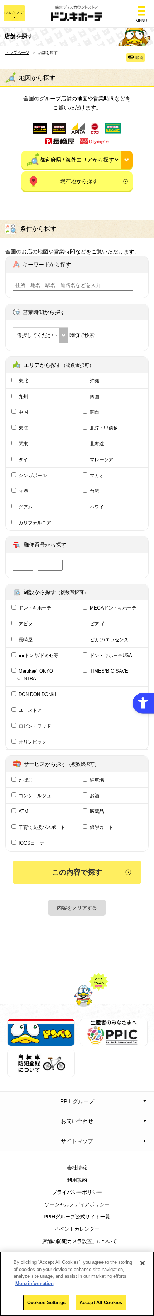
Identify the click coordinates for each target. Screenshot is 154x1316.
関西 (94, 412)
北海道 (97, 443)
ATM (23, 811)
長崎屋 (26, 639)
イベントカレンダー (77, 1229)
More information (34, 1283)
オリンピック (33, 742)
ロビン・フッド (35, 726)
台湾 (94, 491)
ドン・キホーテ (35, 608)
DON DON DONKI (37, 694)
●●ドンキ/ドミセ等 (38, 655)
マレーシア (101, 459)
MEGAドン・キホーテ (113, 608)
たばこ (26, 780)
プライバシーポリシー (77, 1192)
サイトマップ (77, 1141)
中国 (23, 412)
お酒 (94, 795)
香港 (23, 491)
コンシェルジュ (35, 795)
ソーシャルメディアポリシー (77, 1204)
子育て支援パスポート (42, 827)
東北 (23, 380)
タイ (23, 459)
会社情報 (77, 1168)
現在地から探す (79, 181)
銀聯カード (101, 827)
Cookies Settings (46, 1302)
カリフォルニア (35, 522)
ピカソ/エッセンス (109, 639)
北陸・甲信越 (104, 428)
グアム (26, 506)
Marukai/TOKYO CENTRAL (35, 674)
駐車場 (97, 780)
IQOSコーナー (34, 843)
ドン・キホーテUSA (111, 655)
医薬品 (97, 811)
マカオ (97, 475)
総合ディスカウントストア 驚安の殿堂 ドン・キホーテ (77, 14)
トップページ (17, 52)
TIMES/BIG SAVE (109, 671)
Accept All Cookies (101, 1302)
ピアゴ (97, 623)
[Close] (142, 1263)
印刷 (139, 57)
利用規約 (77, 1180)
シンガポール (33, 475)
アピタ (26, 623)
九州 (23, 396)
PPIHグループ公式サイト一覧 (77, 1217)
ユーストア (30, 710)
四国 (94, 396)
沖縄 (94, 380)
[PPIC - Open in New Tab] (114, 1042)
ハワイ (97, 506)
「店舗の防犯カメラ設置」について (77, 1241)
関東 (23, 443)
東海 (23, 428)
